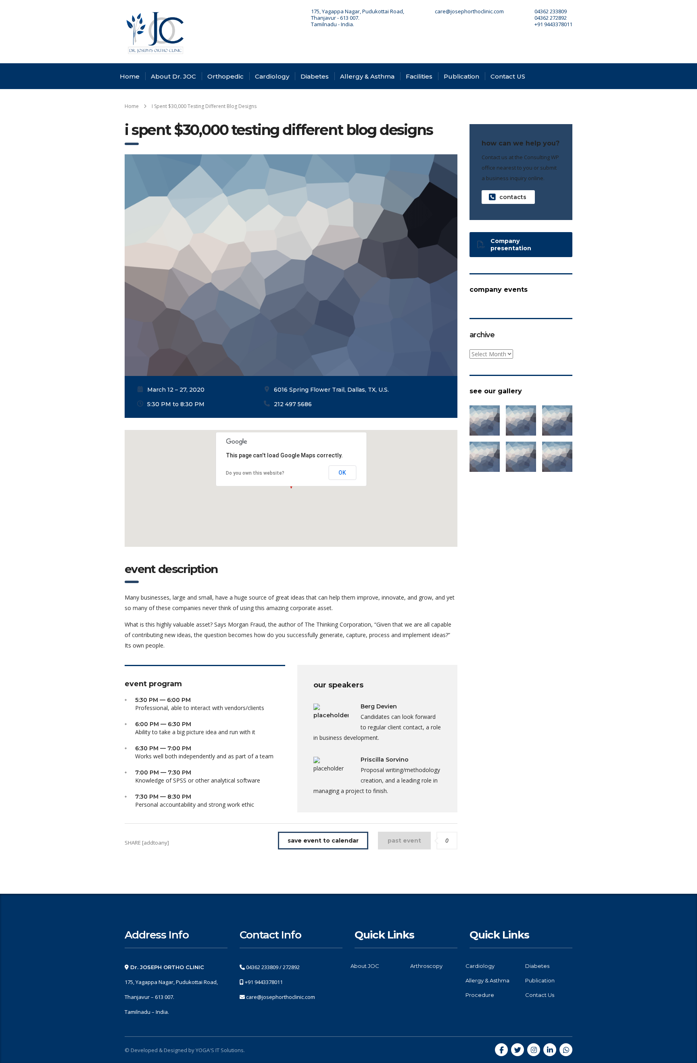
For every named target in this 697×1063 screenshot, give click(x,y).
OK (342, 472)
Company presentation (510, 244)
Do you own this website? (255, 473)
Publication (461, 76)
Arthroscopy (426, 966)
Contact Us (539, 995)
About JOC (365, 966)
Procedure (479, 995)
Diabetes (315, 76)
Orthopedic (225, 76)
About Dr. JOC (173, 76)
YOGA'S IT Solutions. (220, 1050)
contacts (512, 197)
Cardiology (272, 76)
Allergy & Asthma (367, 76)
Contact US (507, 76)
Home (130, 76)
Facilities (419, 76)
